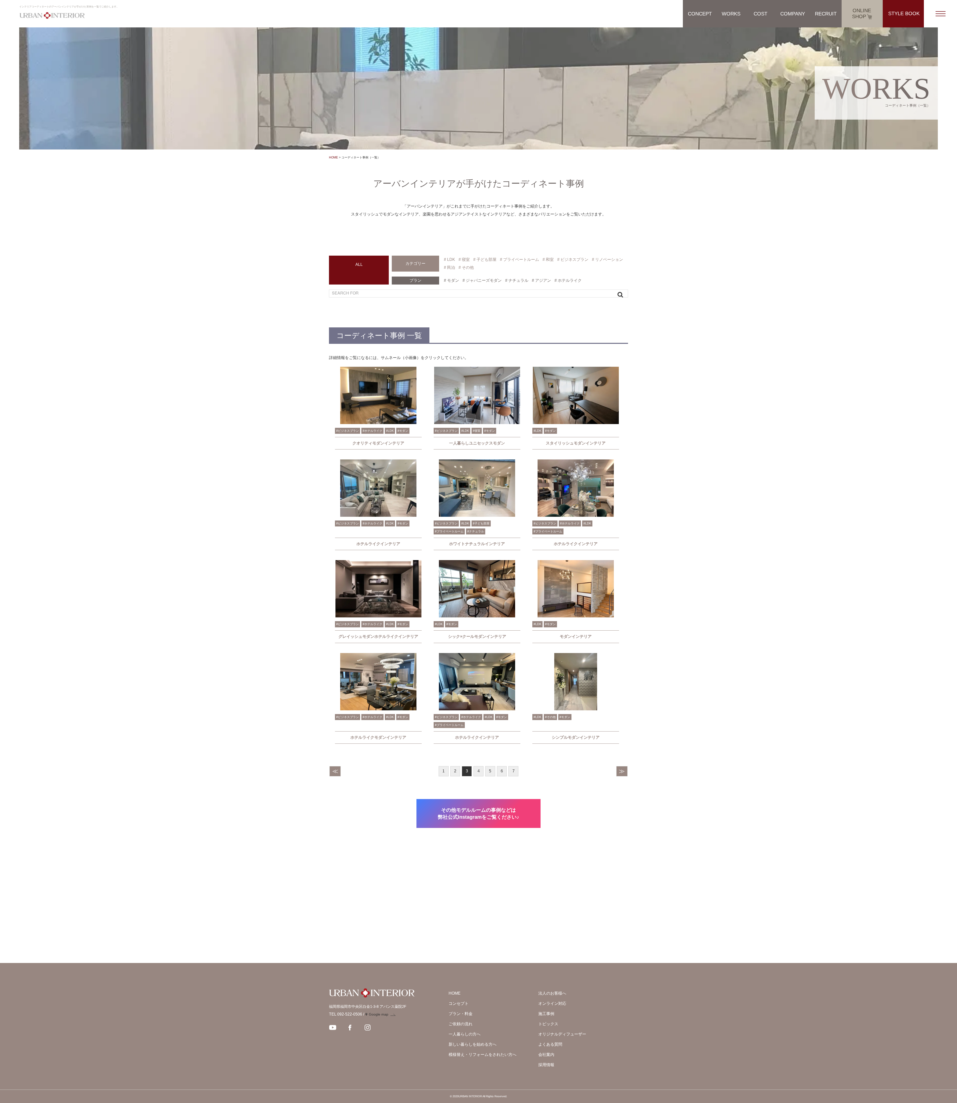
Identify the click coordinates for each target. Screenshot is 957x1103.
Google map (378, 1014)
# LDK (449, 259)
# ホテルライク (568, 280)
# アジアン (541, 280)
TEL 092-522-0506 (345, 1014)
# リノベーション (607, 259)
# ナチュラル (516, 280)
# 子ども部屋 (484, 259)
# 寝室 (464, 259)
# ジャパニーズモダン (482, 280)
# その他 (466, 267)
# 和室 (548, 259)
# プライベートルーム (519, 259)
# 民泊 (449, 267)
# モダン (451, 280)
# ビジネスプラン (572, 259)
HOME (333, 157)
